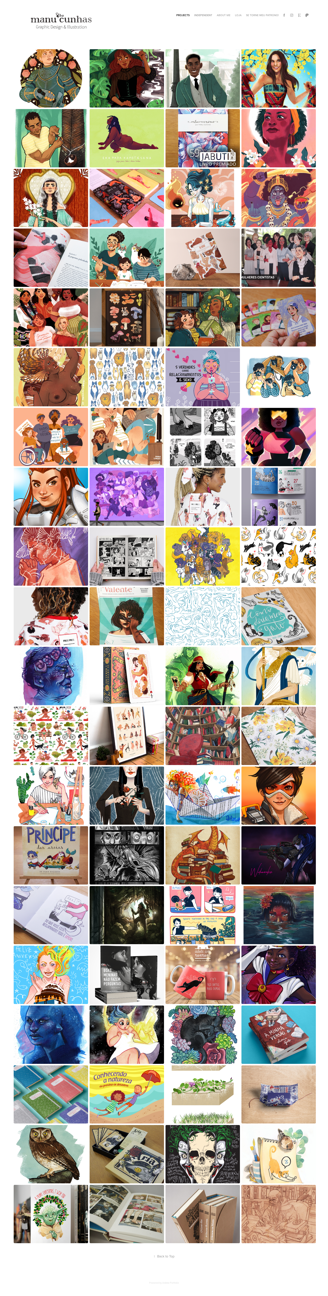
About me (223, 15)
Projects (183, 15)
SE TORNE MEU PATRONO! (262, 15)
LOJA (238, 15)
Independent (203, 15)
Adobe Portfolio (170, 1282)
